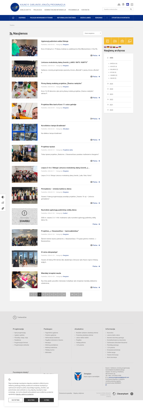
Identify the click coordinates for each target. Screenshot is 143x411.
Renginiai (66, 44)
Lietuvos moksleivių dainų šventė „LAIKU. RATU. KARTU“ (64, 62)
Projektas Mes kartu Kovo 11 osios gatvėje (58, 104)
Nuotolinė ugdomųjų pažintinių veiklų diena (58, 210)
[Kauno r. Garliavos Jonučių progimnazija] (15, 7)
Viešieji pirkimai (81, 342)
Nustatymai (15, 400)
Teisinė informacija (112, 355)
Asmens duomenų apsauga (115, 337)
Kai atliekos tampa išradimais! (53, 126)
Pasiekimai (17, 340)
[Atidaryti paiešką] (131, 9)
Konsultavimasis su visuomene (116, 340)
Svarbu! (65, 213)
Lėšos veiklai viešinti (82, 337)
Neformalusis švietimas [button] (66, 18)
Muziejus (48, 342)
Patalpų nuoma (49, 350)
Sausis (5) (113, 78)
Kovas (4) (113, 72)
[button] (119, 4)
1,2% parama (80, 345)
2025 (111, 84)
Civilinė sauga (111, 352)
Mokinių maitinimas (51, 347)
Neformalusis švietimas (52, 337)
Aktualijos (66, 129)
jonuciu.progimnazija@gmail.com (119, 377)
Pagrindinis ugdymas (51, 332)
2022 (111, 99)
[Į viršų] (131, 393)
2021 (111, 105)
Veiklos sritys (25, 10)
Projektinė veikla (68, 150)
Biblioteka (48, 352)
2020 (111, 110)
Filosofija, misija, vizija (21, 337)
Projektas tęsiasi (48, 147)
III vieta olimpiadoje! (49, 252)
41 (76, 294)
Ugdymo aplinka (19, 335)
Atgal (31, 294)
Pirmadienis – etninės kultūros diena (56, 189)
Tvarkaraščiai (21, 317)
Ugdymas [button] (22, 18)
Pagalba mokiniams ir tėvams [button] (41, 18)
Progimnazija (73, 10)
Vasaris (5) (113, 75)
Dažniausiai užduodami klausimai (117, 342)
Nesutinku (31, 400)
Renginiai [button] (98, 18)
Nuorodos (110, 332)
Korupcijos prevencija (113, 350)
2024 (111, 89)
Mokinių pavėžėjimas (51, 345)
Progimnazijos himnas (21, 342)
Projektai (78, 340)
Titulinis (12, 25)
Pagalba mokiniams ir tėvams (54, 340)
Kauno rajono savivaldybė (91, 376)
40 (72, 294)
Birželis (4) (113, 63)
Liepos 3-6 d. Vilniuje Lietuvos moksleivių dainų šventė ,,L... (65, 168)
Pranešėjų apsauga (113, 345)
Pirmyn (80, 294)
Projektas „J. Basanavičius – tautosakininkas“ (60, 231)
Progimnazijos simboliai (21, 345)
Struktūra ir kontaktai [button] (121, 18)
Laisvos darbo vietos (113, 335)
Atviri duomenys (112, 357)
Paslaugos (37, 10)
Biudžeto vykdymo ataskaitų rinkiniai (87, 332)
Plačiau (95, 55)
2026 (111, 58)
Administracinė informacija (55, 10)
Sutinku (46, 400)
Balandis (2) (114, 69)
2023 (111, 94)
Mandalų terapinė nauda (51, 273)
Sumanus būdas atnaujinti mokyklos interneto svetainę (103, 394)
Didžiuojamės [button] (85, 18)
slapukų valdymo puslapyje (24, 394)
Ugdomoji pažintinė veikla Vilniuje (54, 41)
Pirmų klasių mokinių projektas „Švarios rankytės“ (61, 83)
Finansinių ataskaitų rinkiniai (84, 335)
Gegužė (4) (113, 66)
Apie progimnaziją (20, 332)
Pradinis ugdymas (50, 335)
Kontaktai (85, 10)
